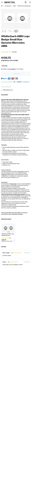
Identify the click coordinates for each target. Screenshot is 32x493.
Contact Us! (26, 82)
